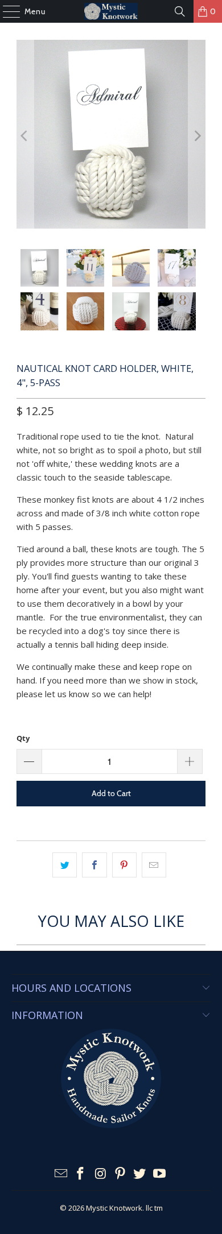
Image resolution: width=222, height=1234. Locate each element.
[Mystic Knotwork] (111, 11)
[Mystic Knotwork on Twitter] (140, 1174)
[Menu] (5, 11)
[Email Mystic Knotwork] (60, 1174)
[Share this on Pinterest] (124, 864)
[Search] (180, 11)
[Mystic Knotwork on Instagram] (100, 1174)
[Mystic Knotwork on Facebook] (80, 1174)
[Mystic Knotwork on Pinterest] (120, 1174)
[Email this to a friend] (154, 864)
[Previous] (25, 136)
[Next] (197, 136)
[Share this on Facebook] (94, 864)
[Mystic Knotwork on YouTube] (159, 1174)
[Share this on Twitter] (64, 864)
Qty (23, 738)
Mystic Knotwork (114, 1208)
